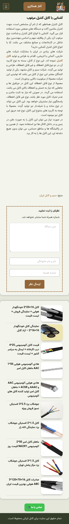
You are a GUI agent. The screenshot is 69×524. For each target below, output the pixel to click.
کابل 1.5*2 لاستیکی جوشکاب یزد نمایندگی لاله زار (23, 425)
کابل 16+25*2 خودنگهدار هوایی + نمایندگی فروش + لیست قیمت (25, 311)
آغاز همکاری (34, 6)
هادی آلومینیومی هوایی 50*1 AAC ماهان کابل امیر (23, 366)
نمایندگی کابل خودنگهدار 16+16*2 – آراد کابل (26, 328)
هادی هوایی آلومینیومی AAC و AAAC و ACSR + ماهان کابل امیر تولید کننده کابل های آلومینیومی (23, 389)
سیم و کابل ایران (48, 195)
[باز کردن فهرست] (6, 6)
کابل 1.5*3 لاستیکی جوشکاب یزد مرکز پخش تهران (23, 463)
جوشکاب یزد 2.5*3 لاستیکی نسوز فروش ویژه (24, 406)
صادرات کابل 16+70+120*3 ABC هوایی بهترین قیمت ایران (23, 482)
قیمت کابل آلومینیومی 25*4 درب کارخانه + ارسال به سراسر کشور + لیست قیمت (23, 349)
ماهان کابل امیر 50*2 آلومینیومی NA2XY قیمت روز (23, 444)
